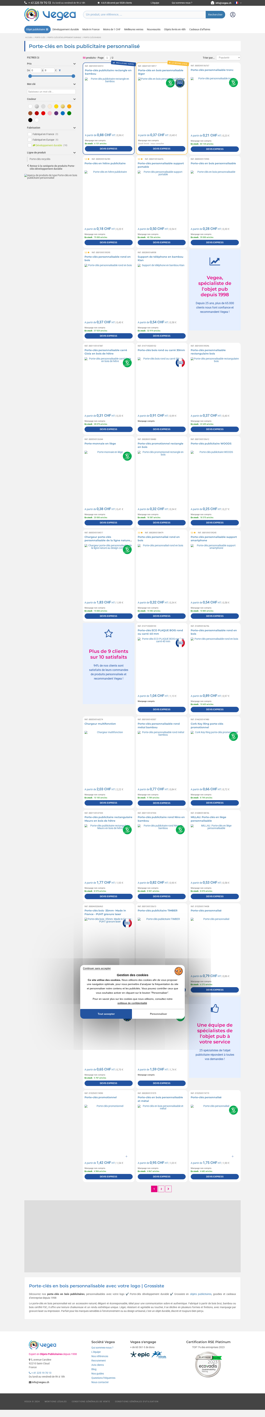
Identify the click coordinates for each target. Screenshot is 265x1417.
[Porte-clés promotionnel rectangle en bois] (162, 475)
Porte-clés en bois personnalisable (213, 163)
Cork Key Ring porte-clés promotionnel (207, 725)
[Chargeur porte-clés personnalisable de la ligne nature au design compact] (109, 568)
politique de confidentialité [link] (132, 1003)
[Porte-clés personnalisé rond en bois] (162, 568)
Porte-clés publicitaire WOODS (211, 443)
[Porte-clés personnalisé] (215, 942)
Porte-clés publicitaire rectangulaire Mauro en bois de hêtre (108, 819)
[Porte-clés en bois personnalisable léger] (162, 101)
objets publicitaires (200, 1294)
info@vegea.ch (223, 3)
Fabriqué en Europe (45, 139)
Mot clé (31, 84)
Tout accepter (106, 1013)
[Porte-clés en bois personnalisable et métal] (162, 1129)
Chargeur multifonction (100, 723)
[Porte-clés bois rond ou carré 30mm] (162, 381)
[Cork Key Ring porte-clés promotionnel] (215, 755)
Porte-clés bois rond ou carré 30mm (161, 350)
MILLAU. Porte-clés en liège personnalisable (208, 819)
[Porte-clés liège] (162, 1035)
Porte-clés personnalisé (206, 910)
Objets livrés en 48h (175, 29)
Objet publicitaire (35, 29)
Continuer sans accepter (97, 968)
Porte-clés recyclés (40, 159)
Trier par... (209, 57)
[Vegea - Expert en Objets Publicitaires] (50, 21)
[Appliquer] (59, 70)
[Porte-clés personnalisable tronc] (215, 101)
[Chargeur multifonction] (109, 755)
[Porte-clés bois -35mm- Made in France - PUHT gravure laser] (109, 942)
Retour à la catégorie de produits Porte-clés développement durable (52, 167)
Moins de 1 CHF (112, 29)
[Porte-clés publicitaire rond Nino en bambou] (162, 848)
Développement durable (65, 29)
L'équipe (155, 2)
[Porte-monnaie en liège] (109, 475)
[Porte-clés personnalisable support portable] (162, 195)
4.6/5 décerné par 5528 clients (116, 2)
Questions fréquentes (103, 1377)
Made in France (91, 29)
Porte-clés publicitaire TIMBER (157, 910)
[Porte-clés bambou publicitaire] (109, 1035)
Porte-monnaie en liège (100, 443)
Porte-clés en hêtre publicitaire (105, 163)
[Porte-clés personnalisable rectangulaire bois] (215, 381)
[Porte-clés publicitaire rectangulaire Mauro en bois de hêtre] (109, 848)
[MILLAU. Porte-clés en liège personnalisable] (215, 848)
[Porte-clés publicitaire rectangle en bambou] (108, 101)
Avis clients (97, 1364)
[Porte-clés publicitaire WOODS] (215, 475)
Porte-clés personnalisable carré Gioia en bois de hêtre (106, 352)
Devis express (108, 148)
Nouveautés (153, 29)
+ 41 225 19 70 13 (41, 1372)
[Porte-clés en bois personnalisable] (215, 195)
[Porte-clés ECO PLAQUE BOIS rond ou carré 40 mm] (162, 662)
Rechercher (215, 14)
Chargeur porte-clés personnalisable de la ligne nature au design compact (107, 540)
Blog (93, 1369)
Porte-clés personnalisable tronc (212, 70)
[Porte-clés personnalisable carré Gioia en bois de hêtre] (109, 381)
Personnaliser (158, 1013)
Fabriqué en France (45, 134)
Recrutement (98, 1360)
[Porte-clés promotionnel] (109, 1129)
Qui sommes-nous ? (182, 2)
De (28, 70)
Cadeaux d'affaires (199, 29)
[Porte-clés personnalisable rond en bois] (109, 288)
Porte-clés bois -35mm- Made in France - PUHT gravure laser (105, 912)
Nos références (99, 1356)
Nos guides (97, 1373)
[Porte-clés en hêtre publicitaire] (109, 195)
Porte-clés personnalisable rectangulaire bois (208, 352)
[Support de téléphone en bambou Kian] (162, 288)
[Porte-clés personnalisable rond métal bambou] (162, 755)
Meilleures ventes (133, 29)
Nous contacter (100, 1382)
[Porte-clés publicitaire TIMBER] (162, 942)
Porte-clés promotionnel (101, 1097)
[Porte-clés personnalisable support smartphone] (215, 568)
